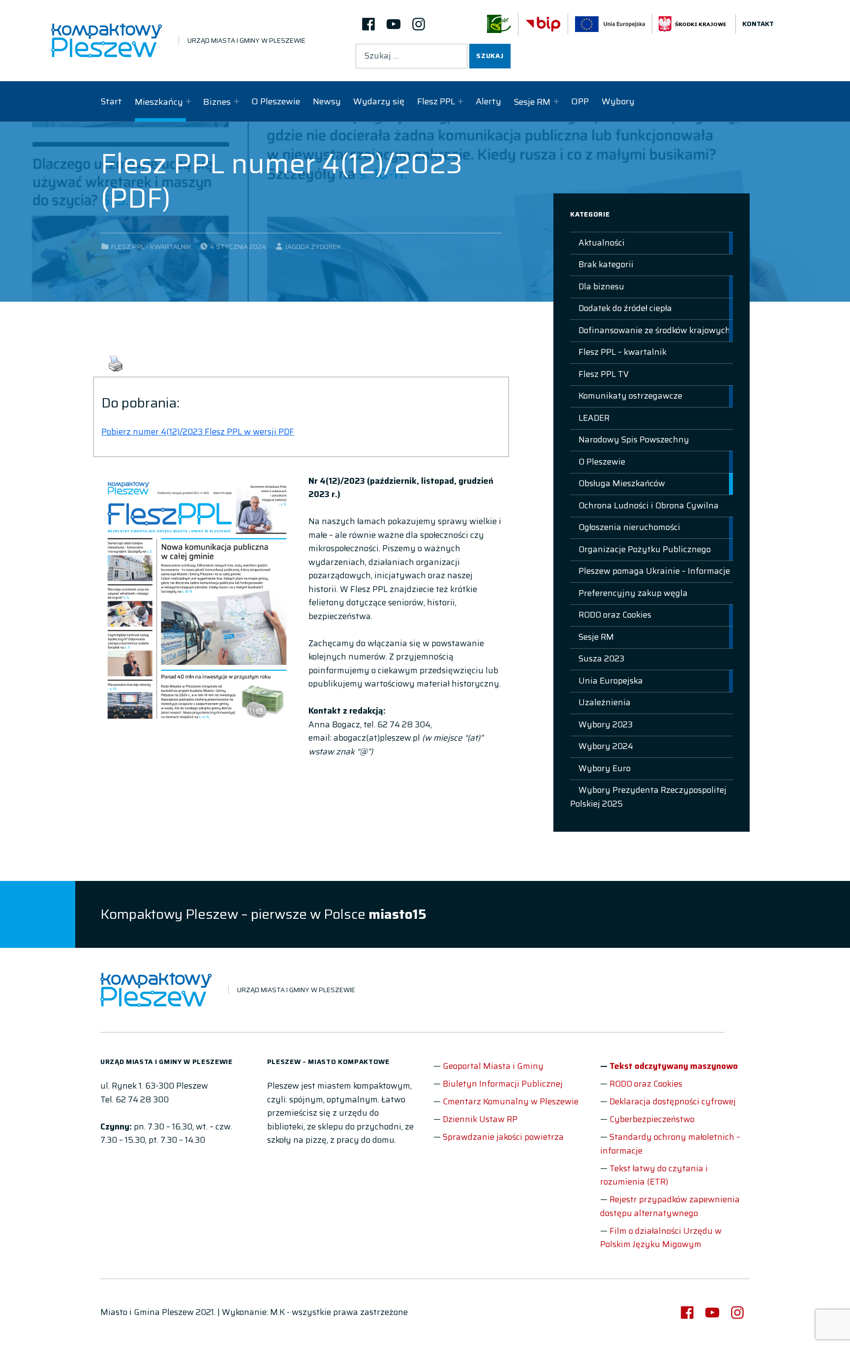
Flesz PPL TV (603, 374)
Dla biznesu (601, 286)
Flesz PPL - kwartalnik (151, 247)
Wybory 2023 (605, 724)
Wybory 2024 (605, 746)
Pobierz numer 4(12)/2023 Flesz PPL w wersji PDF (197, 431)
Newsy (327, 101)
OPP (580, 101)
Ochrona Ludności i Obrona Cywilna (648, 505)
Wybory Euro (604, 768)
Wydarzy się (378, 101)
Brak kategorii (606, 264)
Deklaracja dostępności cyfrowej (672, 1101)
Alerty (488, 101)
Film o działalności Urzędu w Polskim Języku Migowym (661, 1237)
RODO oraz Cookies (614, 614)
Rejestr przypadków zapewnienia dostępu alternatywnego (670, 1206)
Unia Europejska (610, 680)
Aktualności (601, 242)
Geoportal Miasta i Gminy (493, 1066)
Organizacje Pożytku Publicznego (644, 549)
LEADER (593, 417)
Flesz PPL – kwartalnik (622, 351)
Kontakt (758, 24)
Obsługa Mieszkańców (621, 483)
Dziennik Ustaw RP (480, 1119)
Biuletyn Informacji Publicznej (503, 1083)
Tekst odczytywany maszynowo (673, 1066)
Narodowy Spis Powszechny (633, 439)
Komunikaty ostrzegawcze (630, 395)
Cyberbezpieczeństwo (652, 1119)
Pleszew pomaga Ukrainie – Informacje (654, 570)
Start (111, 101)
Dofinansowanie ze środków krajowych (654, 330)
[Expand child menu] (188, 101)
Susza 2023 (601, 658)
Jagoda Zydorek (313, 247)
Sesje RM (532, 102)
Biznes (217, 102)
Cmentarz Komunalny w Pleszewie (510, 1101)
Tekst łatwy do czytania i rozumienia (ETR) (654, 1175)
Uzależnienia (604, 702)
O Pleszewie (275, 101)
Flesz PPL (436, 101)
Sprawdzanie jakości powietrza (503, 1136)
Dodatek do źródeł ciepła (625, 308)
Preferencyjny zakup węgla (633, 593)
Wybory (618, 101)
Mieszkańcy (159, 102)
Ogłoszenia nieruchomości (629, 527)
